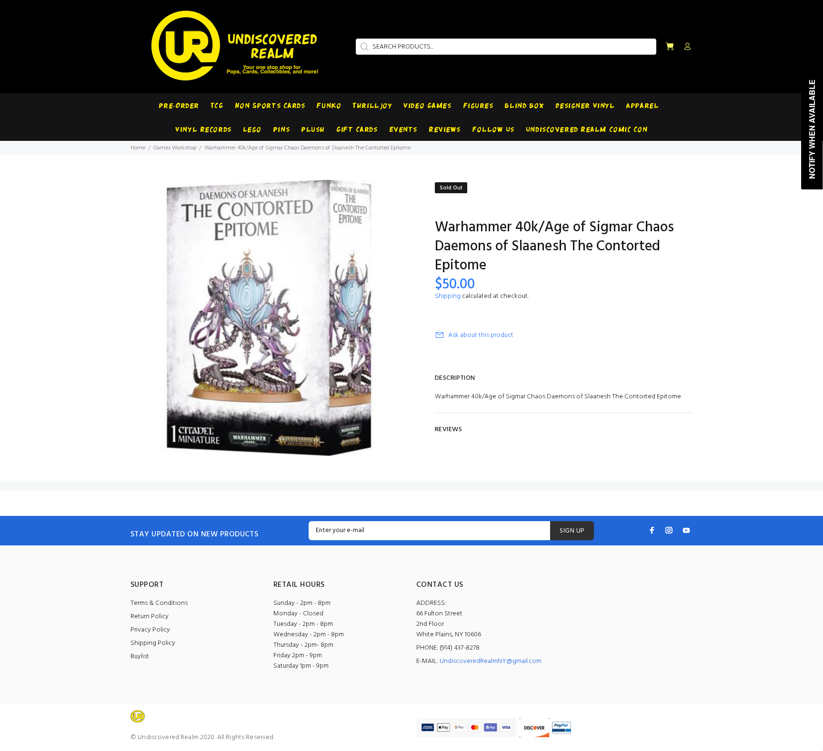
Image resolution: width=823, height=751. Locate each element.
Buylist (139, 656)
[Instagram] (669, 530)
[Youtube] (686, 530)
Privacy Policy (150, 629)
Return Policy (149, 616)
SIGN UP (572, 530)
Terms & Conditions (159, 603)
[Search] (363, 47)
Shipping (448, 296)
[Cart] (669, 47)
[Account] (685, 47)
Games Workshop (174, 148)
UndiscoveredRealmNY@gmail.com (491, 661)
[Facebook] (652, 530)
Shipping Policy (152, 643)
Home (137, 148)
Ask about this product (480, 335)
